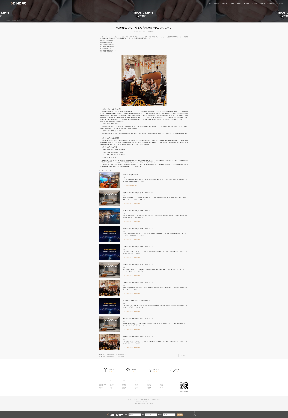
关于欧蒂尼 (112, 384)
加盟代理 (141, 399)
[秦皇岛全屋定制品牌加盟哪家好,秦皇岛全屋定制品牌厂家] (109, 241)
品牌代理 (111, 380)
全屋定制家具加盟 (16, 20)
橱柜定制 (124, 388)
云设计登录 (280, 3)
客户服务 (254, 3)
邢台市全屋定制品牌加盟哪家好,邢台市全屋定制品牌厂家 (138, 264)
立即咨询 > (177, 371)
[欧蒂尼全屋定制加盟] (18, 3)
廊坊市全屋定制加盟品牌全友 (106, 42)
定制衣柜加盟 (101, 387)
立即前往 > (133, 371)
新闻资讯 (239, 3)
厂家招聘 (161, 385)
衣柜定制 (124, 387)
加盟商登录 (271, 3)
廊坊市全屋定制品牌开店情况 (106, 52)
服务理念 (149, 385)
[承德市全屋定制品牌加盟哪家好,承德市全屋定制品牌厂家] (109, 295)
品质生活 (161, 387)
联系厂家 (149, 388)
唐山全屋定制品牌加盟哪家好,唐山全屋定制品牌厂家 (136, 300)
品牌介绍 (216, 3)
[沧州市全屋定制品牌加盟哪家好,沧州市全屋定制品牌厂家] (109, 259)
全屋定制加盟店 (102, 385)
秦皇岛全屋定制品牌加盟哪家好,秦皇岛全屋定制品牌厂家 (138, 228)
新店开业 (136, 385)
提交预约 (180, 414)
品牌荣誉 (111, 387)
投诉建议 (149, 387)
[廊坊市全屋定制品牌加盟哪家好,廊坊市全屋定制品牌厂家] (109, 349)
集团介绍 (111, 388)
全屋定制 (224, 3)
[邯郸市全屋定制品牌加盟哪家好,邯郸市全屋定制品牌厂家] (109, 205)
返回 (184, 355)
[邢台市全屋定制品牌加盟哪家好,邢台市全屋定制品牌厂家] (109, 277)
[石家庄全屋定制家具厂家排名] (109, 187)
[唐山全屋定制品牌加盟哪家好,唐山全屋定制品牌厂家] (109, 313)
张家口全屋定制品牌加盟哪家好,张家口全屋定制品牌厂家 (138, 318)
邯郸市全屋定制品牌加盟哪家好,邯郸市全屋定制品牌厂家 (138, 193)
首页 (210, 3)
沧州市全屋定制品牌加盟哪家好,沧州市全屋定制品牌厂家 (138, 246)
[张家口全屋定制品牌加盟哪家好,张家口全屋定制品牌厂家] (109, 331)
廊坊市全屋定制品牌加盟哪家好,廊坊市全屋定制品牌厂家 (138, 336)
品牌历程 (111, 385)
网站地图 (153, 399)
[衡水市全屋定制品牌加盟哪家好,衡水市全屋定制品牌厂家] (109, 223)
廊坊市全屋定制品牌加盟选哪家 (107, 46)
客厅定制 (124, 385)
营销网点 (262, 3)
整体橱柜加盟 (101, 388)
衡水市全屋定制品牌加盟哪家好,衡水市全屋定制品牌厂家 (138, 211)
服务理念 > (155, 371)
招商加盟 (246, 3)
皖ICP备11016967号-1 (139, 403)
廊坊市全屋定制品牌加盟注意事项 (108, 50)
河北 (21, 20)
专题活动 (136, 387)
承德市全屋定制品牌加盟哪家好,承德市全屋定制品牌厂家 (138, 282)
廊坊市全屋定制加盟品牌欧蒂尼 (107, 40)
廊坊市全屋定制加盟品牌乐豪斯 (107, 44)
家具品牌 (136, 384)
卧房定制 (124, 384)
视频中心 (136, 388)
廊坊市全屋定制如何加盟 (105, 48)
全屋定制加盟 (8, 20)
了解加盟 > (110, 371)
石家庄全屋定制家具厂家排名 (130, 175)
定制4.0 (232, 3)
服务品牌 (149, 384)
